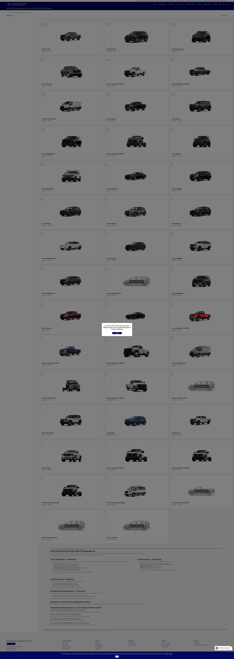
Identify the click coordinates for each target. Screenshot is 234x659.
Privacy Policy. (169, 653)
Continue (117, 333)
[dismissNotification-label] (231, 646)
